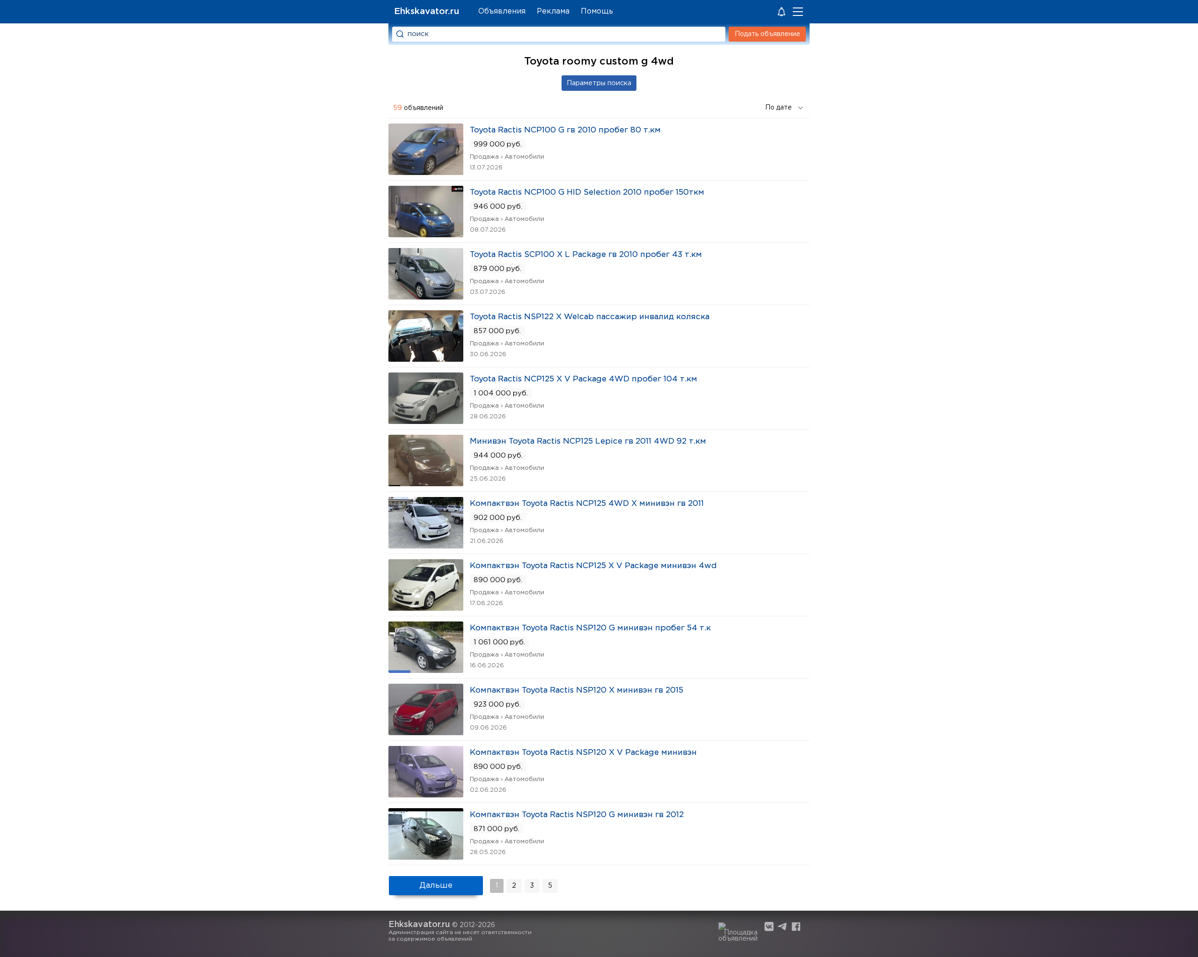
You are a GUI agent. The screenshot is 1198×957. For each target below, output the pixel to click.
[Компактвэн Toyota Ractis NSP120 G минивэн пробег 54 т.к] (425, 669)
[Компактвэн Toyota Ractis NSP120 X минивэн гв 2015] (425, 732)
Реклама (553, 11)
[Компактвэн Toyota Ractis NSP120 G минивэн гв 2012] (425, 856)
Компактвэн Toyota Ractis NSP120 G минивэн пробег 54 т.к (590, 628)
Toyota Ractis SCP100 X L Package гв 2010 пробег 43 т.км (586, 254)
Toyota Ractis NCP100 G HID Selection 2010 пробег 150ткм (587, 192)
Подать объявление (767, 34)
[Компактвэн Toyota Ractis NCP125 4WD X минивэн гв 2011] (425, 545)
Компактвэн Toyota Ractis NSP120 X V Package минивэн (583, 752)
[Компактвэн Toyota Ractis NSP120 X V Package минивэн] (425, 794)
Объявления (502, 11)
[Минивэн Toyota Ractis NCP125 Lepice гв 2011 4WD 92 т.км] (425, 483)
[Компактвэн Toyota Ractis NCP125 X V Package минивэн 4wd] (425, 607)
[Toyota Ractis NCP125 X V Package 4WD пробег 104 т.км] (425, 421)
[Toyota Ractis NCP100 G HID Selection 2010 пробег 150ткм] (425, 234)
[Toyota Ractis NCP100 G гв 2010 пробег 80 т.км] (425, 172)
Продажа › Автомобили (507, 157)
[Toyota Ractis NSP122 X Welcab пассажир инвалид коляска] (425, 358)
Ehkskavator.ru (426, 11)
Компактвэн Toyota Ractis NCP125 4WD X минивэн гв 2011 (587, 503)
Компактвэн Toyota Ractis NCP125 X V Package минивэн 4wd (593, 566)
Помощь (597, 11)
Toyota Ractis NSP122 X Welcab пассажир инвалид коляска (589, 317)
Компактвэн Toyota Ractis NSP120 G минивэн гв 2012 (577, 814)
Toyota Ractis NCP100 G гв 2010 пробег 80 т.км (565, 130)
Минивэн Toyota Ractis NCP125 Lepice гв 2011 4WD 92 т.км (588, 441)
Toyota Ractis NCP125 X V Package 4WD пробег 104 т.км (583, 379)
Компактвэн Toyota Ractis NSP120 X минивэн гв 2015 (576, 690)
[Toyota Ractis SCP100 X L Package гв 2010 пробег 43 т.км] (425, 296)
